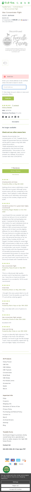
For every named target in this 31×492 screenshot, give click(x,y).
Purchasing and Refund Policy (12, 412)
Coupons (6, 401)
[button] (15, 20)
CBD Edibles (7, 367)
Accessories (6, 383)
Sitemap (5, 422)
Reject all (15, 485)
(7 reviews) (15, 105)
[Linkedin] (15, 117)
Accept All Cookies (15, 489)
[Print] (9, 117)
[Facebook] (3, 117)
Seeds (5, 386)
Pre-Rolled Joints (8, 380)
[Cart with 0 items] (25, 3)
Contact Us (6, 414)
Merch (5, 388)
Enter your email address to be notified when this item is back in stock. (15, 81)
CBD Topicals (7, 370)
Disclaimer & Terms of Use (11, 406)
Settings (15, 482)
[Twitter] (12, 117)
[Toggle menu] (28, 3)
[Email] (6, 117)
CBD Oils (5, 364)
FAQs (4, 398)
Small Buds (6, 375)
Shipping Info (7, 404)
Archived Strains (8, 420)
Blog (4, 425)
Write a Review (7, 107)
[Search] (17, 3)
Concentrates (7, 372)
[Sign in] (21, 3)
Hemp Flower (7, 362)
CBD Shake (6, 378)
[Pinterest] (18, 117)
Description (15, 122)
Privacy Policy (7, 409)
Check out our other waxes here (14, 132)
